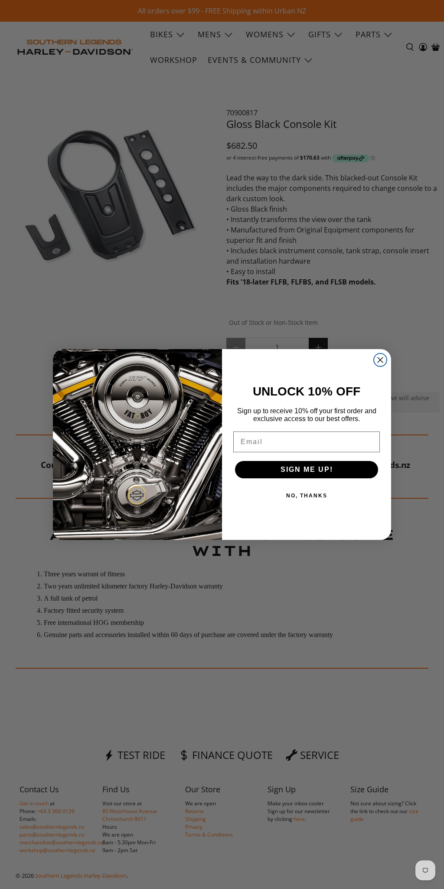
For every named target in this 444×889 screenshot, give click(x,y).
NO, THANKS (306, 496)
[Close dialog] (380, 359)
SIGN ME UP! (307, 469)
